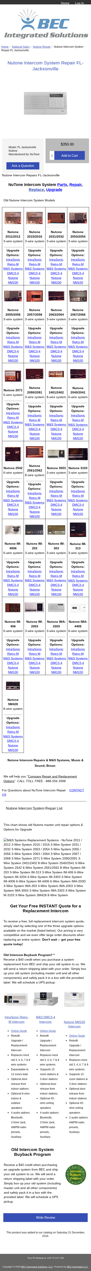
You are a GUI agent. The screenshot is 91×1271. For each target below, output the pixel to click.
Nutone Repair (42, 46)
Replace (36, 190)
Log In (79, 3)
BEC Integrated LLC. (77, 1267)
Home (65, 3)
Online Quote (19, 1030)
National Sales (21, 46)
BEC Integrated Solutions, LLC (37, 1267)
